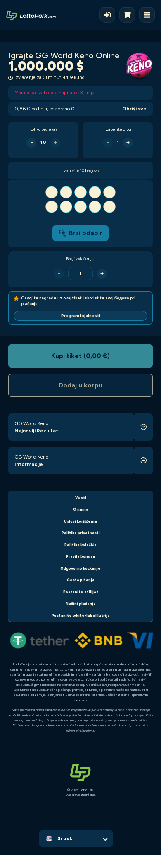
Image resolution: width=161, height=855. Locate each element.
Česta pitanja (81, 580)
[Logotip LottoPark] (31, 15)
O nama (80, 509)
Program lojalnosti (80, 315)
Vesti (80, 497)
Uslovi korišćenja (80, 521)
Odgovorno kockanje (80, 568)
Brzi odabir (85, 233)
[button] (80, 199)
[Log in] (107, 15)
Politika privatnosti (81, 532)
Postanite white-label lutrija (81, 615)
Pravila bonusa (80, 556)
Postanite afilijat (80, 592)
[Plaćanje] (129, 15)
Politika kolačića (80, 544)
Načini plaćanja (81, 603)
